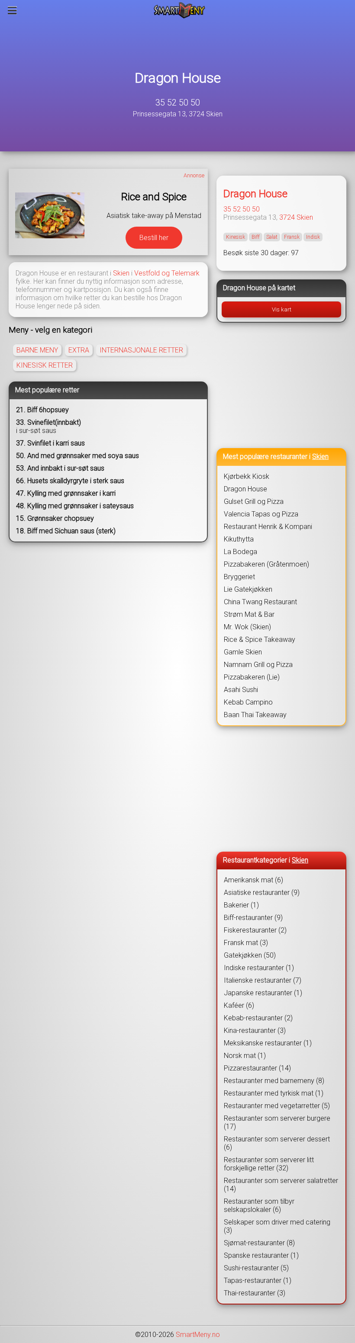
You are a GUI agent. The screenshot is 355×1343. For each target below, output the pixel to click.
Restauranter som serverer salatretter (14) (281, 1184)
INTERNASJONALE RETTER (141, 350)
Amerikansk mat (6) (253, 880)
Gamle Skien (243, 652)
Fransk (292, 237)
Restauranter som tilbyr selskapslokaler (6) (259, 1205)
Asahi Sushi (241, 690)
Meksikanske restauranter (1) (268, 1043)
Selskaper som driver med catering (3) (277, 1226)
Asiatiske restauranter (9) (262, 892)
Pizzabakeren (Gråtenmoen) (266, 564)
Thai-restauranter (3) (254, 1293)
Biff (256, 237)
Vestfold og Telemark (167, 273)
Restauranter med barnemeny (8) (274, 1081)
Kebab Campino (248, 702)
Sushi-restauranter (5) (256, 1268)
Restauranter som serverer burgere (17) (277, 1122)
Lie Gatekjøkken (248, 589)
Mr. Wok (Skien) (247, 627)
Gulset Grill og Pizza (254, 501)
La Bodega (240, 552)
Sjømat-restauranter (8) (259, 1243)
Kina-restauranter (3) (255, 1030)
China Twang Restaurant (260, 602)
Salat (272, 237)
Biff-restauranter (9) (253, 917)
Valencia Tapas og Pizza (261, 514)
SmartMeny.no (198, 1334)
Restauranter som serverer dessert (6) (277, 1143)
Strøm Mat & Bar (249, 614)
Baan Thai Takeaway (255, 715)
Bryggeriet (239, 577)
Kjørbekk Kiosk (246, 476)
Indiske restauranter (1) (259, 968)
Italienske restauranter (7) (262, 980)
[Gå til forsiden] (179, 10)
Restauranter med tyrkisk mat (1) (273, 1093)
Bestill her (153, 238)
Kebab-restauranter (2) (258, 1018)
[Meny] (12, 10)
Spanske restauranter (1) (261, 1255)
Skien (121, 273)
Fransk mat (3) (246, 943)
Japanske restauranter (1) (263, 993)
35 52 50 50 (177, 102)
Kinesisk (235, 237)
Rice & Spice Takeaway (259, 639)
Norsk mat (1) (245, 1055)
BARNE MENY (37, 350)
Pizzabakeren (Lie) (252, 677)
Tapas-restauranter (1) (257, 1280)
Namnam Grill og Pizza (258, 664)
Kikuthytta (239, 539)
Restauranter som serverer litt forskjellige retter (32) (269, 1164)
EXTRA (78, 350)
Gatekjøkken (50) (250, 955)
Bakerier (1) (241, 905)
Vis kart (281, 309)
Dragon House (178, 78)
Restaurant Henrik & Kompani (268, 526)
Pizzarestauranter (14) (257, 1068)
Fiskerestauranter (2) (255, 930)
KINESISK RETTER (44, 365)
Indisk (313, 237)
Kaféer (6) (239, 1005)
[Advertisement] (281, 385)
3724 (287, 217)
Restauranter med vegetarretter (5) (277, 1106)
